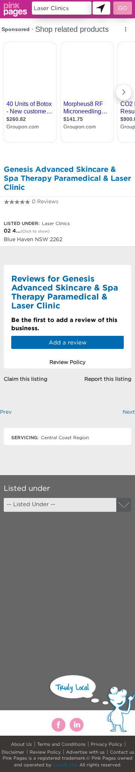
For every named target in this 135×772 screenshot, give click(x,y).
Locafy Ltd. (65, 764)
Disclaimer (13, 752)
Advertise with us (85, 752)
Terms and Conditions (61, 744)
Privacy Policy (106, 744)
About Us (21, 744)
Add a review (68, 342)
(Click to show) (35, 231)
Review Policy (45, 752)
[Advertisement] (67, 586)
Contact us (122, 752)
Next (129, 412)
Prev (6, 412)
